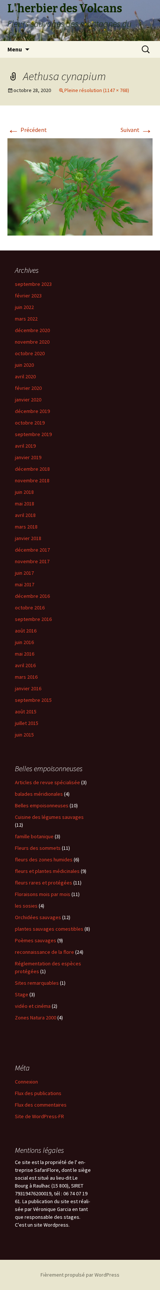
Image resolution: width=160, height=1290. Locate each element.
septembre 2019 (33, 434)
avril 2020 (25, 376)
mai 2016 (24, 653)
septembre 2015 (33, 700)
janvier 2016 (28, 688)
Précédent (27, 129)
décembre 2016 (32, 596)
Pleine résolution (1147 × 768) (96, 90)
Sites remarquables (37, 983)
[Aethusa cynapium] (80, 186)
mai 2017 (24, 584)
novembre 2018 (32, 480)
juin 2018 (24, 492)
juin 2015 (24, 734)
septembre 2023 (33, 284)
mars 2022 (26, 318)
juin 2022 (24, 307)
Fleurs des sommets (38, 848)
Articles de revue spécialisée (47, 782)
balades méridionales (39, 794)
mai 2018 (24, 503)
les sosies (26, 905)
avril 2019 (25, 445)
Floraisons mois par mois (42, 894)
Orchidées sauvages (38, 917)
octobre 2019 (30, 422)
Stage (21, 994)
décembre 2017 (32, 549)
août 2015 (25, 711)
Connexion (26, 1081)
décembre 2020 (32, 330)
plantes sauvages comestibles (49, 928)
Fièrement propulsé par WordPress (80, 1274)
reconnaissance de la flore (44, 952)
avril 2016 (25, 665)
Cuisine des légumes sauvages (49, 817)
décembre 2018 (32, 469)
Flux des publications (38, 1093)
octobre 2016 (30, 607)
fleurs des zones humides (44, 859)
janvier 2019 (28, 457)
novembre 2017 (32, 561)
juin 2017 (24, 573)
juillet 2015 (26, 723)
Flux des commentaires (41, 1104)
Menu (14, 49)
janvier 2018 (28, 538)
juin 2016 (24, 642)
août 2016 (25, 630)
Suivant (137, 129)
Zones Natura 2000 (35, 1017)
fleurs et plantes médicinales (47, 871)
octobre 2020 (30, 353)
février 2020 (28, 388)
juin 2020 (24, 365)
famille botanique (34, 836)
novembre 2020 (32, 341)
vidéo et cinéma (33, 1006)
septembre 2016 (33, 619)
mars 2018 (26, 526)
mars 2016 (26, 677)
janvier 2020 (28, 399)
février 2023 (28, 295)
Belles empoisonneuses (41, 805)
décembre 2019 (32, 411)
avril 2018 (25, 515)
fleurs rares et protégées (43, 882)
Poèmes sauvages (35, 940)
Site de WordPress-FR (39, 1116)
